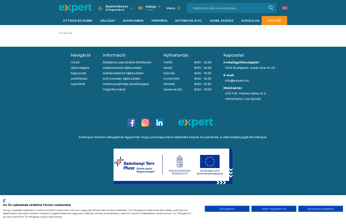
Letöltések (79, 78)
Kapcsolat (78, 73)
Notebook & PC (188, 20)
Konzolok (250, 20)
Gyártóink (78, 84)
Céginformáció (114, 89)
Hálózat (107, 20)
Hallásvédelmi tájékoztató (123, 73)
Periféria (159, 20)
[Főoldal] (75, 8)
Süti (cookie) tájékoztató (121, 78)
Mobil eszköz (222, 20)
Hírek (75, 62)
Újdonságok (80, 68)
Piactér (274, 20)
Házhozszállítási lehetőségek (126, 84)
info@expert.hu (237, 80)
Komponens (133, 20)
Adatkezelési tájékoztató (122, 68)
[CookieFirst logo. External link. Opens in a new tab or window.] (4, 201)
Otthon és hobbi (77, 20)
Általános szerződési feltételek (127, 62)
